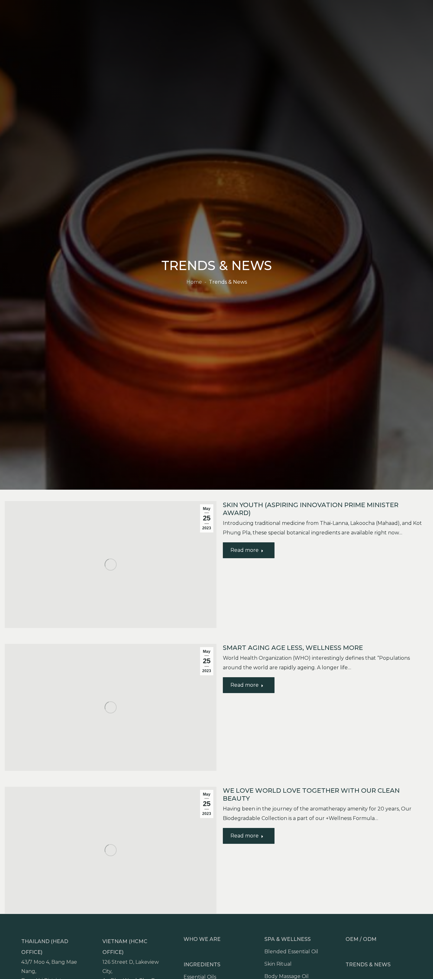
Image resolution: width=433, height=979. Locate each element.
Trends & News (368, 965)
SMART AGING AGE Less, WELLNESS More (293, 648)
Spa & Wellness (287, 939)
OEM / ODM (361, 939)
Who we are (202, 939)
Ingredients (202, 965)
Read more (244, 550)
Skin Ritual (278, 964)
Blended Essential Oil (291, 952)
